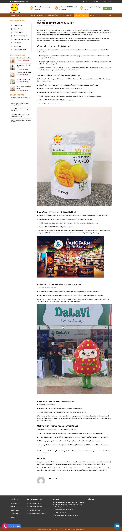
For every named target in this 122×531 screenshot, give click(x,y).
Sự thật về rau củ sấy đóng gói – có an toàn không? (21, 115)
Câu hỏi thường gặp (34, 510)
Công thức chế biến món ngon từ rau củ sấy (21, 109)
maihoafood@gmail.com (66, 510)
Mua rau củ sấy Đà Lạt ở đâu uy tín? (20, 98)
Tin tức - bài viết (41, 20)
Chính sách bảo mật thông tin (37, 513)
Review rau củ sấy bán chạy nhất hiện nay (21, 121)
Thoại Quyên (53, 26)
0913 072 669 (65, 507)
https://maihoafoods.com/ (52, 104)
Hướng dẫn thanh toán (35, 507)
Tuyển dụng (14, 513)
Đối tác (13, 507)
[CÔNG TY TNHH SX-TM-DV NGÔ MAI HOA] (18, 8)
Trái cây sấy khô (36, 15)
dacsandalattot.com (50, 288)
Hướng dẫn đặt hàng (35, 503)
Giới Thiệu (24, 15)
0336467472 (62, 513)
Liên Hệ (92, 15)
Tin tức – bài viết (81, 15)
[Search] (110, 15)
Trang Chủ (15, 15)
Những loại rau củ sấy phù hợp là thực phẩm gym (21, 104)
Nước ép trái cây (66, 15)
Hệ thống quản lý (16, 510)
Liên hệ (13, 517)
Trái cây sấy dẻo (51, 15)
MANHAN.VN (81, 529)
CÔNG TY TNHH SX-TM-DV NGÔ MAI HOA (65, 515)
